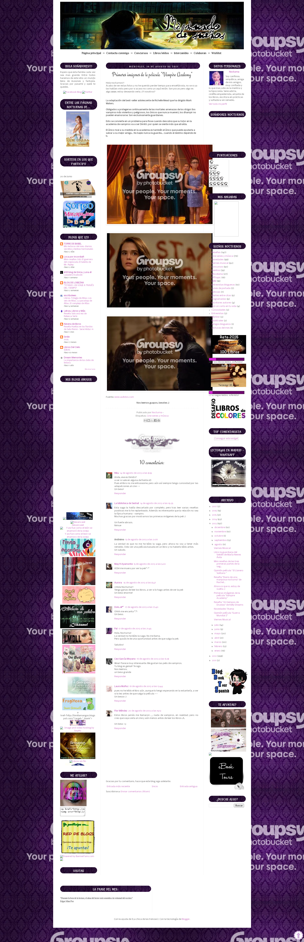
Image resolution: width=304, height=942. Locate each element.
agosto (218, 544)
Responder (120, 493)
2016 (214, 511)
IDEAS (67, 350)
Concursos (141, 53)
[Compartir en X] (152, 420)
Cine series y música (158, 416)
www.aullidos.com (124, 397)
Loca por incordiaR (74, 257)
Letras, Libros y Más (74, 311)
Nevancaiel (78, 458)
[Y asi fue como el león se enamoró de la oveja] (77, 464)
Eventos (215, 270)
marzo (218, 642)
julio (216, 625)
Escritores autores (221, 303)
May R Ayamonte (123, 564)
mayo (217, 633)
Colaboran (200, 53)
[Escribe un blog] (148, 420)
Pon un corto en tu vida (223, 306)
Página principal (91, 53)
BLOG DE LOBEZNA (74, 283)
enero (217, 651)
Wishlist (216, 53)
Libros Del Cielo (72, 347)
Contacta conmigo (117, 53)
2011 (214, 660)
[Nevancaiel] (77, 455)
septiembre (220, 540)
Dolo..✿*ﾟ (119, 607)
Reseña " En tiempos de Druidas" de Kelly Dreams (228, 603)
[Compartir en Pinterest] (158, 420)
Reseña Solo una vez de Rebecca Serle (75, 315)
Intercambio (181, 53)
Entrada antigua (188, 786)
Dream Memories (73, 358)
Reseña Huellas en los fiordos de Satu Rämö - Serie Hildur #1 (78, 328)
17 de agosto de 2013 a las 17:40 (141, 607)
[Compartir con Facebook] (155, 420)
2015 (214, 515)
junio (217, 629)
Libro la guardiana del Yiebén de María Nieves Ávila (227, 555)
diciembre (220, 527)
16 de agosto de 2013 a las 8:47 (140, 583)
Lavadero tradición (73, 275)
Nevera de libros (72, 324)
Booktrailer (217, 321)
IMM (213, 281)
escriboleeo (70, 295)
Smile (66, 337)
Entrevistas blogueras (223, 285)
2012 (214, 656)
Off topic (216, 277)
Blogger (186, 919)
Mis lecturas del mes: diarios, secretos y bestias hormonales (78, 247)
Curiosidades (218, 310)
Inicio (155, 786)
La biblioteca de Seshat (126, 503)
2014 (214, 519)
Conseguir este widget (226, 438)
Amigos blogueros (221, 324)
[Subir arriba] (298, 936)
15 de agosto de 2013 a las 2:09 (141, 539)
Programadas (218, 299)
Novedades (217, 260)
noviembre (220, 532)
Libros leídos (161, 53)
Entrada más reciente (118, 786)
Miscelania (217, 274)
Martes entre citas (221, 295)
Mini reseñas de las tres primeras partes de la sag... (226, 564)
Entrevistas (217, 313)
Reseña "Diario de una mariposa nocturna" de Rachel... (227, 580)
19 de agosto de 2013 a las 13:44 (146, 686)
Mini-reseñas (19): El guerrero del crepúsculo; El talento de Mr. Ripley (78, 262)
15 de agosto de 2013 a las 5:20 (150, 564)
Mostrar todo (90, 369)
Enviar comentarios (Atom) (135, 791)
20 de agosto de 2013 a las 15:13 (144, 711)
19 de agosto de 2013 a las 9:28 (153, 659)
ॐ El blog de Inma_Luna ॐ (77, 272)
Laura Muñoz (121, 686)
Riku (116, 473)
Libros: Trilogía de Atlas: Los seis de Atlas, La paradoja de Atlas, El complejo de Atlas (78, 301)
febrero (218, 646)
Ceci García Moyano (125, 659)
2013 (214, 523)
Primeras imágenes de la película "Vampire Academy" (227, 595)
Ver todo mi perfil (218, 104)
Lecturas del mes (220, 328)
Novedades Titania (224, 609)
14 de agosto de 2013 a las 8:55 (136, 473)
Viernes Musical (222, 548)
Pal (116, 629)
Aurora (118, 583)
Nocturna (157, 412)
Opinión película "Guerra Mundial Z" (227, 614)
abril (217, 638)
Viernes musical (219, 263)
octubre (218, 536)
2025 (66, 339)
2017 (214, 506)
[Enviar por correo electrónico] (145, 420)
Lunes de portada (220, 288)
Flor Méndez (120, 711)
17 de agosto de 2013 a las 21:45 (135, 629)
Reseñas (216, 252)
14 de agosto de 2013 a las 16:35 (156, 503)
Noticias (215, 292)
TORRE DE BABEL (73, 244)
